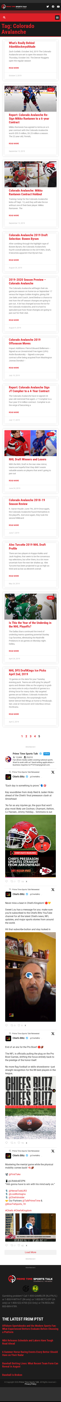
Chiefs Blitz (19, 776)
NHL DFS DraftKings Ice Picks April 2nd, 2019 (27, 672)
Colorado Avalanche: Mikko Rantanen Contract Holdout (25, 192)
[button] (57, 17)
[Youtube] (58, 6)
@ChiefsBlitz (35, 777)
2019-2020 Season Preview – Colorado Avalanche (27, 281)
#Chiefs (9, 1210)
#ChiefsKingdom (23, 1210)
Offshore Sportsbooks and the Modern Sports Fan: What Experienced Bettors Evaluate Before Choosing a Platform (30, 1329)
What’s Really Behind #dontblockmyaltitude (22, 44)
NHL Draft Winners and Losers (27, 459)
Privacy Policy (30, 1384)
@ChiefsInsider (16, 1197)
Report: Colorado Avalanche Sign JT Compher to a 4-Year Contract (29, 389)
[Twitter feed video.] (30, 977)
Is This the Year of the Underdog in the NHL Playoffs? (30, 624)
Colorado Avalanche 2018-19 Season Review (27, 502)
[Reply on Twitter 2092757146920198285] (7, 1026)
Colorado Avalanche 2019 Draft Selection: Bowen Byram (28, 237)
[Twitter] (47, 6)
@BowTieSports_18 (15, 1204)
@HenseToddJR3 (18, 1190)
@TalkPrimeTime (31, 1200)
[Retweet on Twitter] (10, 772)
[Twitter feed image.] (30, 846)
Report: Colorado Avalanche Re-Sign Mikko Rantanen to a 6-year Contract (29, 118)
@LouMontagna (17, 1194)
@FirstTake (14, 1174)
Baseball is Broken (12, 1374)
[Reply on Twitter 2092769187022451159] (7, 882)
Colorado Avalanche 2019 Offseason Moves (25, 341)
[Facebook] (53, 6)
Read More (14, 68)
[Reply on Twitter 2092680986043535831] (7, 1246)
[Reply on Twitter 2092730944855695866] (7, 1143)
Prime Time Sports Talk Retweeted (25, 772)
